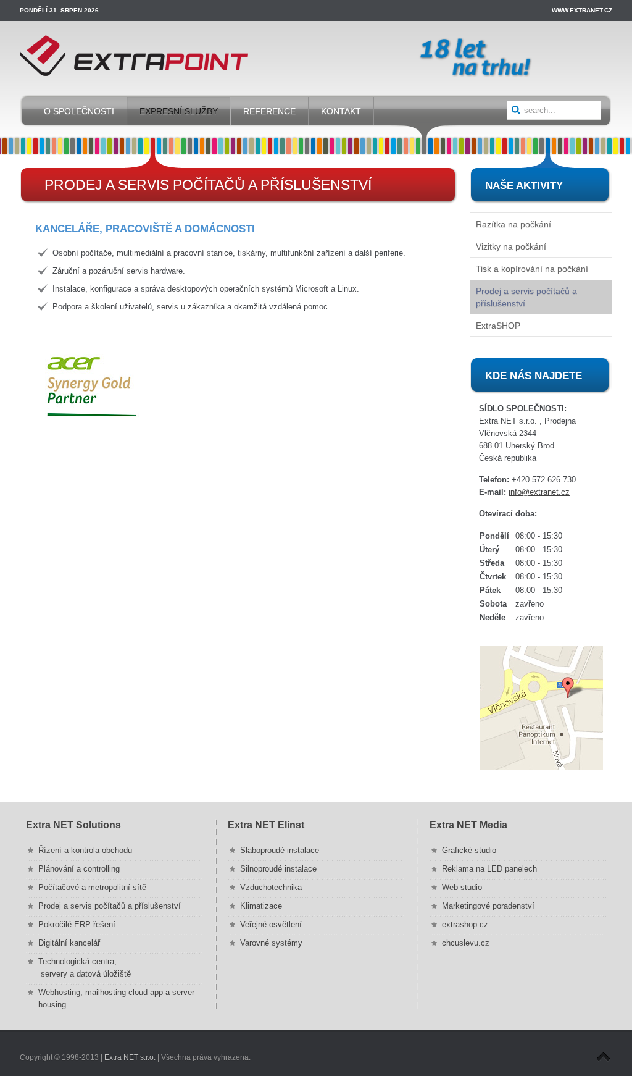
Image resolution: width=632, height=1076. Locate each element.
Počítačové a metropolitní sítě (92, 887)
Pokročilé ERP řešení (76, 924)
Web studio (462, 887)
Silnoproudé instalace (278, 868)
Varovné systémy (271, 943)
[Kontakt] (541, 708)
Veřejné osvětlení (271, 924)
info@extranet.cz (539, 492)
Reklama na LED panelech (489, 868)
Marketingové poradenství (488, 905)
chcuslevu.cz (465, 943)
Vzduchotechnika (271, 887)
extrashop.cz (465, 924)
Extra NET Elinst (266, 825)
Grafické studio (469, 850)
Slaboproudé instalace (279, 850)
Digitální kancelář (69, 943)
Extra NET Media (468, 825)
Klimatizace (261, 905)
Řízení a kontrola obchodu (85, 850)
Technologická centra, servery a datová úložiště (84, 967)
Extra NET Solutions (73, 825)
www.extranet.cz (582, 10)
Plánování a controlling (79, 868)
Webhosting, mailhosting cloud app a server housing (116, 998)
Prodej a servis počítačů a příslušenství (109, 905)
